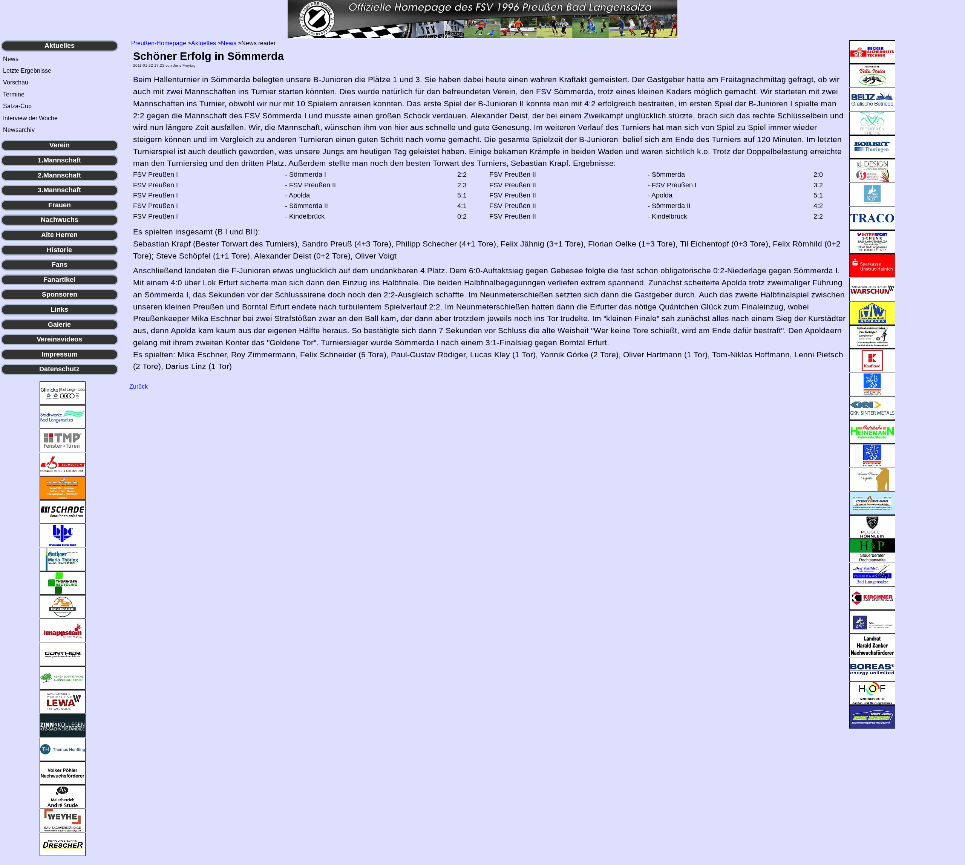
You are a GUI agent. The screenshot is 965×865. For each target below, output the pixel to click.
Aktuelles (59, 45)
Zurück (138, 386)
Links (59, 309)
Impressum (59, 354)
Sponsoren (59, 294)
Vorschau (15, 82)
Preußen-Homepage (158, 43)
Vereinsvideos (59, 339)
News (10, 59)
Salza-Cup (17, 106)
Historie (59, 250)
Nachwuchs (59, 220)
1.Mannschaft (59, 160)
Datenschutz (59, 369)
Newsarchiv (19, 130)
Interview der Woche (30, 118)
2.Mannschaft (59, 175)
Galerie (59, 324)
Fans (59, 264)
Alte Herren (59, 235)
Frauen (59, 205)
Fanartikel (59, 279)
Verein (59, 145)
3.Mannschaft (59, 190)
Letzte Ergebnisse (27, 70)
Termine (14, 94)
